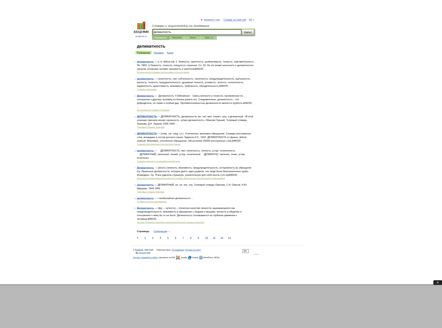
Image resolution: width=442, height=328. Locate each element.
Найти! (248, 32)
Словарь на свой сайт (234, 20)
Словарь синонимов (147, 89)
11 (214, 237)
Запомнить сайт (212, 20)
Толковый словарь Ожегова (150, 192)
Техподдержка (178, 250)
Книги (193, 37)
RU (250, 20)
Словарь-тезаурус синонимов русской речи (158, 161)
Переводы (177, 37)
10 (206, 237)
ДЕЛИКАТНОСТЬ (147, 116)
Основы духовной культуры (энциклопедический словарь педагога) (170, 222)
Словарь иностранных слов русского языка (158, 144)
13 (229, 237)
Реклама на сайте (193, 250)
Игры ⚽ (209, 37)
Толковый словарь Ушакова (150, 127)
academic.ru (141, 36)
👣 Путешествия (143, 253)
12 (221, 237)
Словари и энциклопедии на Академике (180, 26)
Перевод (159, 52)
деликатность (145, 61)
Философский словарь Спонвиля (153, 110)
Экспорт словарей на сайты (145, 257)
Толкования (160, 37)
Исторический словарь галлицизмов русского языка (163, 72)
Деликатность (145, 95)
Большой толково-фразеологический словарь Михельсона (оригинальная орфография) (181, 178)
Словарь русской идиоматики (152, 202)
